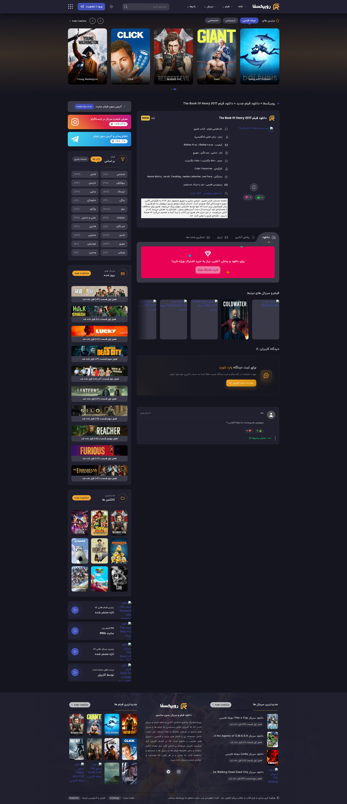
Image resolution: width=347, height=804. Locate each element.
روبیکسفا (269, 103)
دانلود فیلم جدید (248, 103)
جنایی (85, 191)
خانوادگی (85, 200)
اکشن (85, 174)
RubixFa (74, 798)
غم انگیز (114, 226)
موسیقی (85, 244)
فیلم (227, 7)
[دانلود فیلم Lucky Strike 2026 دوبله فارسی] (129, 773)
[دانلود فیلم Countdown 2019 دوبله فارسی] (173, 319)
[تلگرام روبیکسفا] (168, 771)
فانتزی (85, 226)
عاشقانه (114, 217)
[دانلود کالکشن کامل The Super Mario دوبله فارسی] (99, 579)
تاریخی (85, 183)
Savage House (87, 79)
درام (114, 209)
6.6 (148, 118)
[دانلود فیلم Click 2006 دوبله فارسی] (173, 56)
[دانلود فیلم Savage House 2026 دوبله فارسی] (87, 56)
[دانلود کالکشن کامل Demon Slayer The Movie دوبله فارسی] (79, 523)
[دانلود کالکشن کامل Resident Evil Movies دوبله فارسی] (216, 56)
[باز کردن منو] (70, 7)
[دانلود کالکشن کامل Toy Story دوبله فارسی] (99, 523)
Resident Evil (217, 79)
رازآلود (85, 209)
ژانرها (192, 7)
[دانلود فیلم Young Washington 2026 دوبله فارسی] (130, 56)
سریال (210, 7)
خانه (240, 7)
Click (173, 79)
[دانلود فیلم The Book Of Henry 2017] (254, 156)
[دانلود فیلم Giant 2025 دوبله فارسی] (259, 56)
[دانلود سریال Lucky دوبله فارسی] (244, 757)
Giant (260, 79)
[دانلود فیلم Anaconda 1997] (265, 319)
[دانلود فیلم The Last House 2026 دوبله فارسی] (111, 773)
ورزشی (114, 252)
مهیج (114, 244)
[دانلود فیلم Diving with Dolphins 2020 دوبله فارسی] (111, 724)
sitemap (114, 798)
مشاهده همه (79, 21)
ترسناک (114, 191)
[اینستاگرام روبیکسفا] (178, 771)
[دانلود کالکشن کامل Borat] (99, 551)
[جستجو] (125, 6)
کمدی (114, 235)
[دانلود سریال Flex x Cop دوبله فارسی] (244, 721)
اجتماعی (114, 174)
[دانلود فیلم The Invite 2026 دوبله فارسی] (94, 773)
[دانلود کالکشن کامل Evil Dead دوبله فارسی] (119, 579)
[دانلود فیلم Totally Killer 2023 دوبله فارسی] (204, 319)
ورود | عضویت (94, 7)
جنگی (114, 200)
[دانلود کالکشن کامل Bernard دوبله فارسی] (79, 551)
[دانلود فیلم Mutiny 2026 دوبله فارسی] (76, 749)
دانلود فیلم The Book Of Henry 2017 (243, 118)
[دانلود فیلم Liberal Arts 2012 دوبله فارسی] (76, 773)
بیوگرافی (114, 183)
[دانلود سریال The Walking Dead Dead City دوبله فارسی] (244, 776)
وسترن (85, 252)
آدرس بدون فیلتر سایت (100, 106)
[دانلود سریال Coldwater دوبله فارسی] (235, 319)
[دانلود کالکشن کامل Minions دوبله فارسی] (119, 551)
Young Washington (130, 79)
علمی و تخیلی (85, 217)
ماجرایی (85, 235)
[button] (174, 89)
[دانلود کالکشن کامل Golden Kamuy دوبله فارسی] (79, 579)
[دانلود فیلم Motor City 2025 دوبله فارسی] (129, 724)
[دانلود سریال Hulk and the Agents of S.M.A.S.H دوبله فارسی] (244, 739)
